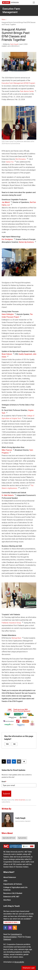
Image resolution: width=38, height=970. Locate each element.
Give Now (7, 900)
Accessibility (19, 962)
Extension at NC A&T (11, 897)
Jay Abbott (6, 202)
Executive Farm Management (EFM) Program (18, 83)
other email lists (20, 800)
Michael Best (16, 638)
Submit (6, 793)
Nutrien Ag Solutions (26, 242)
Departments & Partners (12, 884)
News (3, 19)
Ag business (22, 838)
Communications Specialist (22, 821)
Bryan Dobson (7, 354)
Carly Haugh (14, 44)
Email (4, 781)
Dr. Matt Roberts (8, 495)
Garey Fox (9, 162)
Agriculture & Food (9, 838)
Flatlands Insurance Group (11, 623)
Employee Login (29, 968)
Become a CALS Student (12, 893)
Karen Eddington (8, 314)
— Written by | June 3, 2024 (14, 44)
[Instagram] (10, 928)
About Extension (9, 877)
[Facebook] (5, 928)
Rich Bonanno (21, 159)
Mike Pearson (7, 450)
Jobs (5, 881)
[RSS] (15, 928)
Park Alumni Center (27, 91)
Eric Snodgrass (7, 239)
